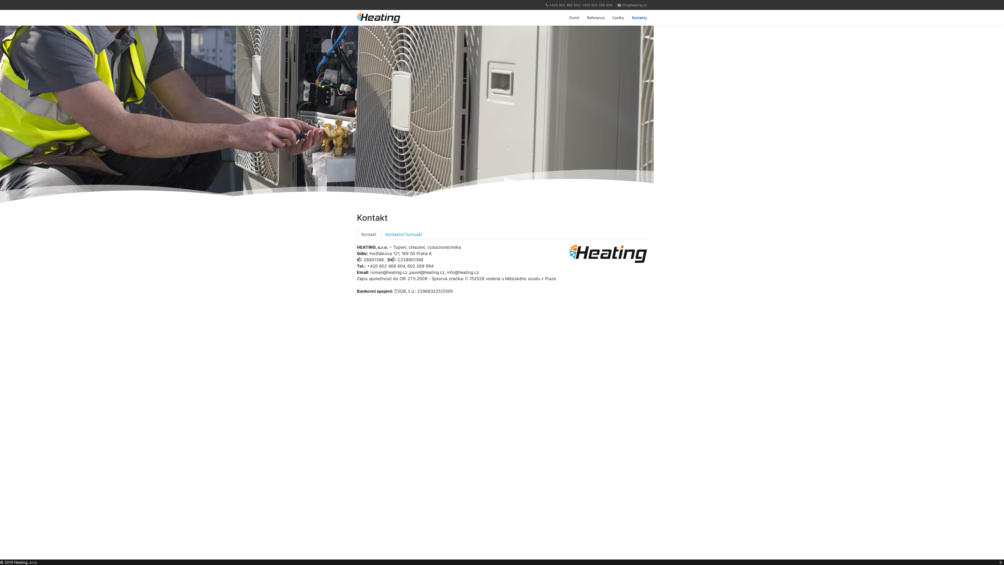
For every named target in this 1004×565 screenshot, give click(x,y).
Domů (574, 17)
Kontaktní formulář (403, 234)
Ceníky (618, 17)
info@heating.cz (634, 5)
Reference (595, 17)
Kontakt (368, 234)
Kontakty (639, 17)
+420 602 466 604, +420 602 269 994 (581, 5)
